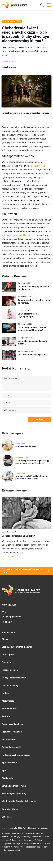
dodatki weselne (39, 166)
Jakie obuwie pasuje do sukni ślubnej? (32, 342)
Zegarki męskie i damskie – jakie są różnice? (34, 301)
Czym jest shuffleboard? (26, 446)
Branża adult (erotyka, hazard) (17, 647)
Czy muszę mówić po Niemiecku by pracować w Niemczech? (31, 477)
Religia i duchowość (11, 747)
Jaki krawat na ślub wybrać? (32, 354)
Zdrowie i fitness (10, 809)
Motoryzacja (8, 701)
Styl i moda (7, 778)
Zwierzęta (7, 817)
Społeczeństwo (9, 762)
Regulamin (7, 622)
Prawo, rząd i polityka (12, 724)
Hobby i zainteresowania (14, 678)
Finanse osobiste (10, 670)
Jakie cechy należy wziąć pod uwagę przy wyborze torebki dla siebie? (32, 461)
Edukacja (6, 662)
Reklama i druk (9, 739)
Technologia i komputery (14, 793)
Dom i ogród (8, 654)
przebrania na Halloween (21, 235)
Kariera (5, 693)
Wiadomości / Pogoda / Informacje (19, 801)
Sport (4, 770)
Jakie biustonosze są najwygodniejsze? (28, 315)
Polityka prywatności (12, 616)
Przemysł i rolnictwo (12, 732)
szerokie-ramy (9, 67)
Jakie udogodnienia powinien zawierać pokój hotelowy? (32, 328)
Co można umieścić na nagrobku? (18, 536)
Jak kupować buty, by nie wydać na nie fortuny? (33, 288)
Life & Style (7, 61)
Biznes (5, 639)
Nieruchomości (9, 708)
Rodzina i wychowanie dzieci (16, 755)
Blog (4, 611)
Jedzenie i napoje (10, 685)
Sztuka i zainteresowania (14, 786)
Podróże (6, 716)
